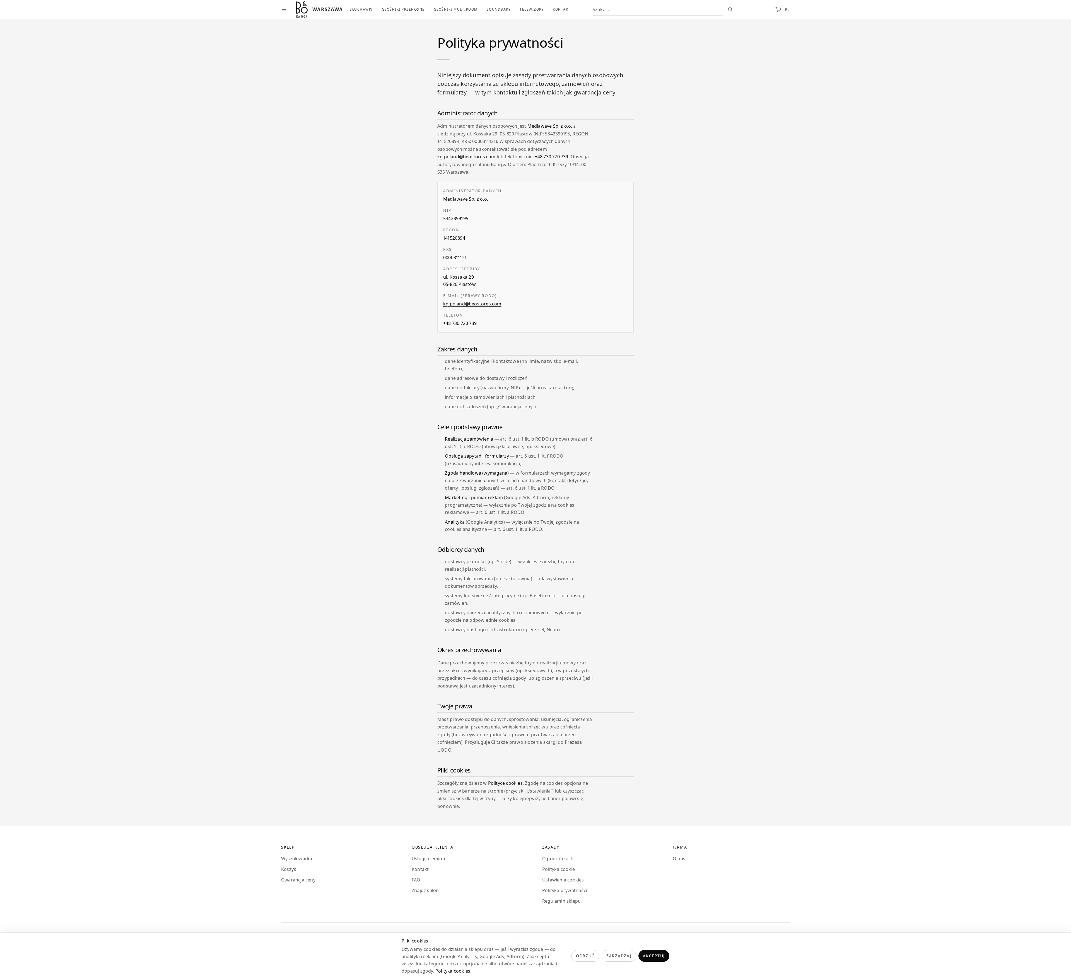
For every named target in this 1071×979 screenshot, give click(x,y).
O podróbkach (557, 859)
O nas (679, 859)
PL (787, 9)
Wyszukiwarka (296, 859)
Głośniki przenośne (403, 9)
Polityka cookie (558, 869)
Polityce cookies (505, 783)
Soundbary (499, 9)
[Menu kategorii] (284, 9)
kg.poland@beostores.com (466, 157)
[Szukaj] (730, 9)
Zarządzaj (618, 955)
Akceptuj (654, 955)
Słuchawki (361, 9)
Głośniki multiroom (456, 9)
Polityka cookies (452, 971)
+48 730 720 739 (551, 157)
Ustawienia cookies (563, 880)
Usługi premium (429, 859)
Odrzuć (585, 955)
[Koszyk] (778, 9)
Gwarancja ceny (298, 880)
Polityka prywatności (564, 890)
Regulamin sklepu (561, 901)
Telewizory (532, 9)
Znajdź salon (425, 890)
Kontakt (562, 9)
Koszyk (288, 869)
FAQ (416, 880)
